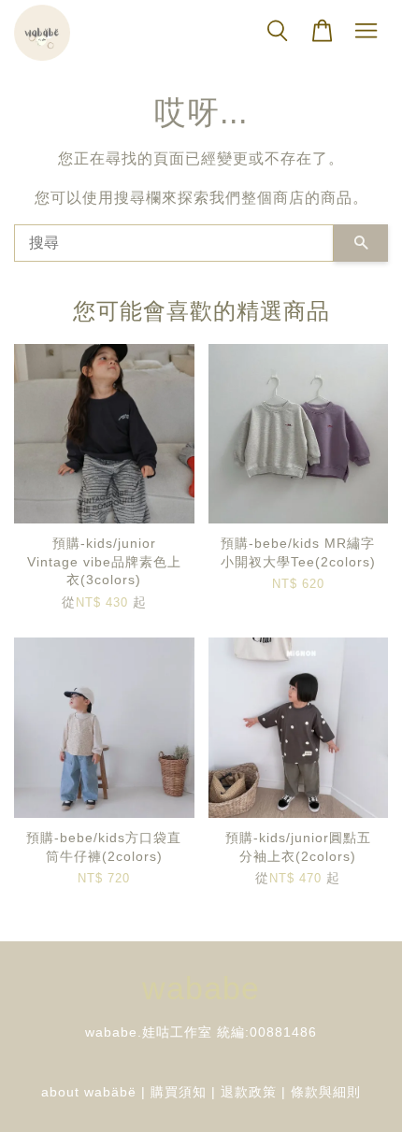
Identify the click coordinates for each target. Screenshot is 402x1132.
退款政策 (249, 1092)
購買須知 (179, 1092)
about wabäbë (88, 1092)
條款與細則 (326, 1092)
